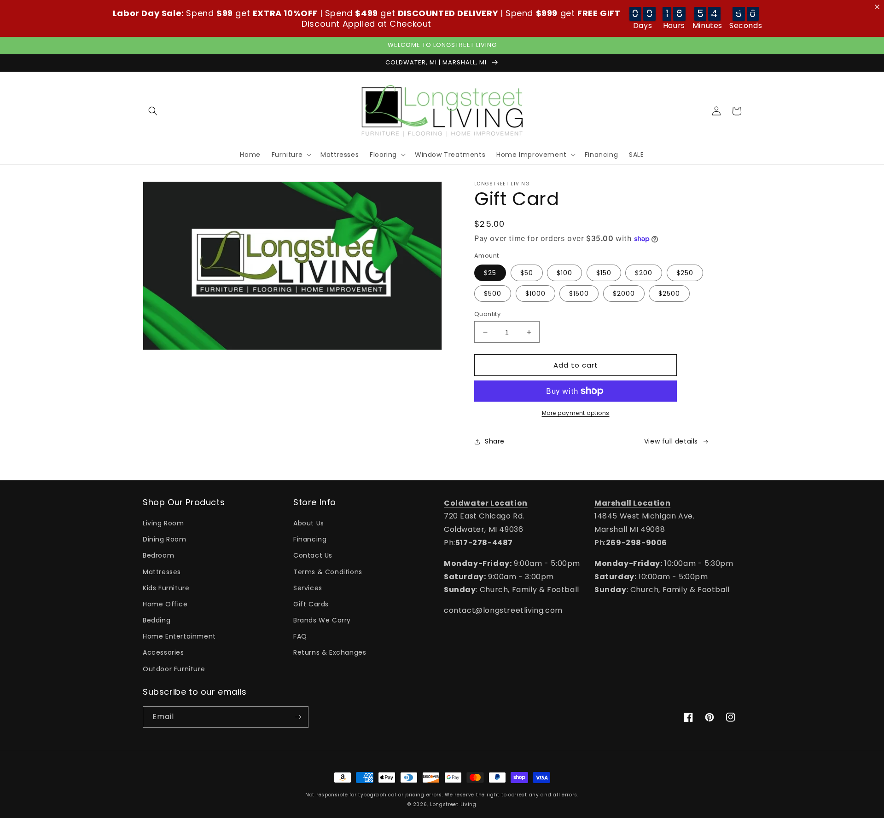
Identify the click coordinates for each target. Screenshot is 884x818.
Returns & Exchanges (329, 652)
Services (307, 588)
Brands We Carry (322, 620)
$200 (643, 272)
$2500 (669, 293)
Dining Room (164, 539)
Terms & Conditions (327, 571)
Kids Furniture (166, 588)
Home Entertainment (179, 636)
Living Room (163, 523)
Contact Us (312, 555)
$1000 (535, 293)
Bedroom (158, 555)
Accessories (163, 652)
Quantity (487, 314)
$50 (526, 272)
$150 (603, 272)
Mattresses (162, 571)
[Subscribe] (298, 717)
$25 (490, 272)
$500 (492, 293)
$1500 (579, 293)
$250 (684, 272)
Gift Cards (311, 604)
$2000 (624, 293)
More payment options (576, 413)
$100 (564, 272)
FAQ (300, 636)
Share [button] (495, 441)
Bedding (156, 620)
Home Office (165, 604)
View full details (671, 441)
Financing (309, 539)
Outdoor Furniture (174, 669)
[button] (153, 111)
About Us (308, 523)
